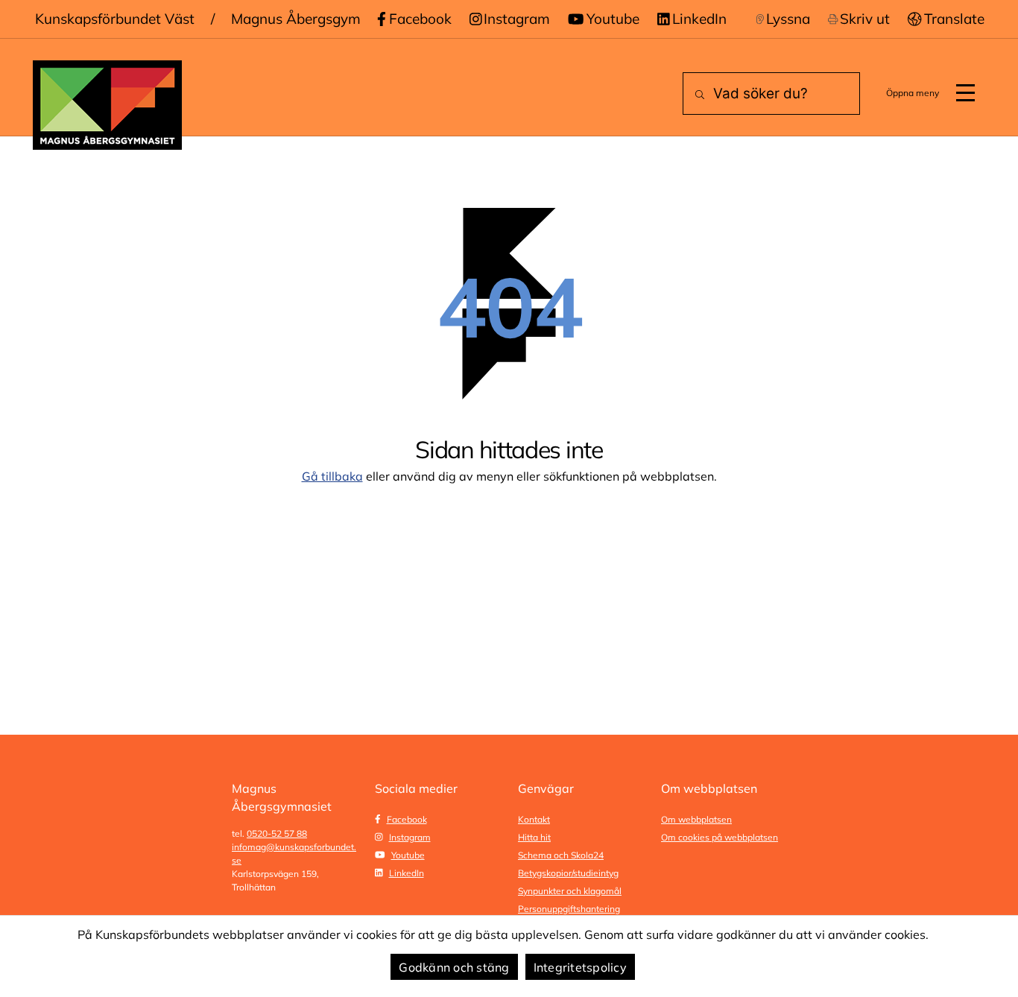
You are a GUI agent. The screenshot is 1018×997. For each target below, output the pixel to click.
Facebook (420, 19)
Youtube (613, 19)
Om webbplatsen (696, 819)
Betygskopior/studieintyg (568, 873)
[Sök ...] (696, 95)
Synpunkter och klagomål (570, 890)
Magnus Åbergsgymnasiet (315, 19)
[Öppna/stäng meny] (965, 93)
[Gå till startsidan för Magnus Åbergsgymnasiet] (107, 105)
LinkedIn (699, 19)
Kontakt (534, 819)
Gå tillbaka (332, 476)
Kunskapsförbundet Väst (115, 19)
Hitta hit (534, 837)
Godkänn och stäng (454, 967)
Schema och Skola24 (561, 855)
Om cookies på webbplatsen (719, 837)
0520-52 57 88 (277, 833)
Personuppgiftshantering (569, 908)
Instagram (517, 19)
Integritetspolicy (580, 967)
